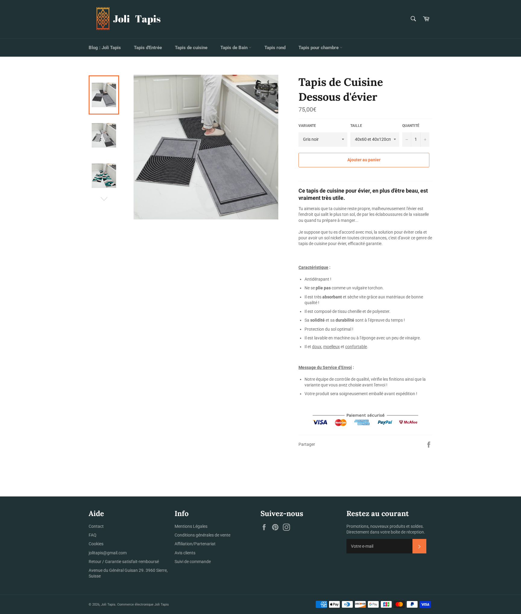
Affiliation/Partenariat (195, 543)
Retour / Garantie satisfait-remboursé (124, 561)
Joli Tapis (108, 604)
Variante (307, 126)
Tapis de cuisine (191, 47)
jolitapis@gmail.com (108, 552)
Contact (96, 526)
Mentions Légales (191, 526)
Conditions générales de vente (202, 535)
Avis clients (185, 552)
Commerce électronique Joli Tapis (143, 604)
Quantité (410, 126)
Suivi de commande (193, 561)
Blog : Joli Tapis (105, 47)
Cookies (96, 543)
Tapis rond (275, 47)
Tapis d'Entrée (148, 47)
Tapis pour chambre (319, 47)
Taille (356, 126)
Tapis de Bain (234, 47)
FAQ (92, 535)
